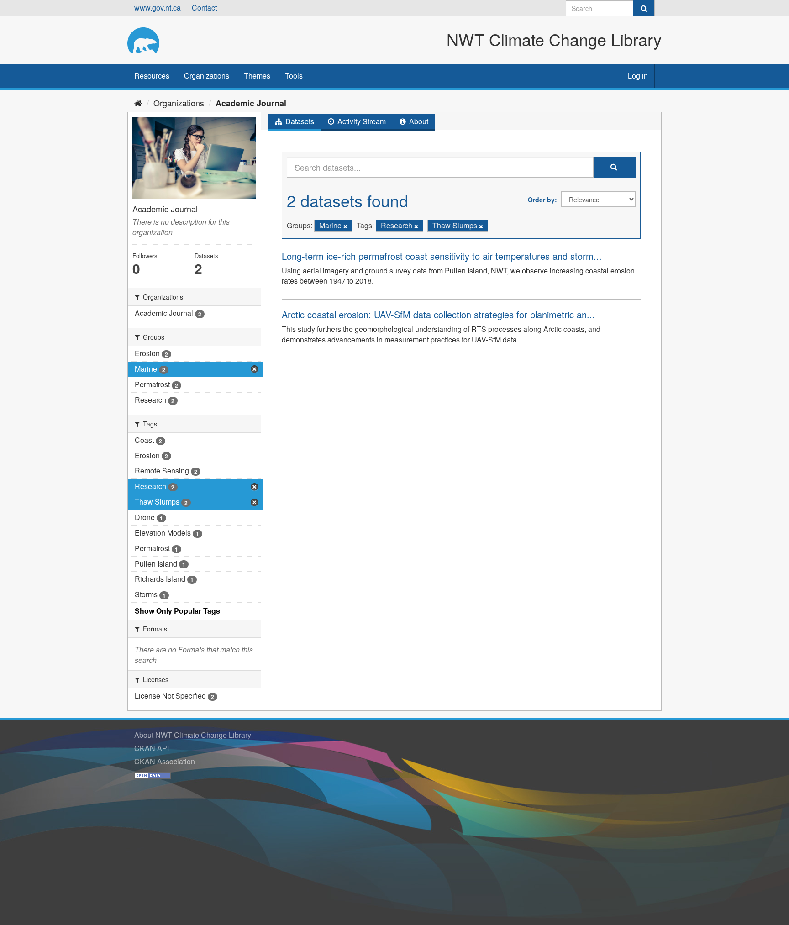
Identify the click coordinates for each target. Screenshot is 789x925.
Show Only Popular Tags (177, 610)
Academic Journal (251, 103)
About (417, 121)
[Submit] (643, 8)
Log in (638, 75)
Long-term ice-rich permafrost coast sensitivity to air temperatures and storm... (442, 256)
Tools (294, 75)
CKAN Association (164, 761)
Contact (204, 7)
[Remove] (345, 226)
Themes (257, 75)
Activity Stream (361, 121)
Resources (151, 75)
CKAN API (151, 748)
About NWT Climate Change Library (192, 735)
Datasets (299, 121)
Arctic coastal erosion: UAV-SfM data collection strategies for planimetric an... (438, 314)
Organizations (206, 75)
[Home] (138, 103)
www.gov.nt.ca (157, 7)
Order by (541, 199)
